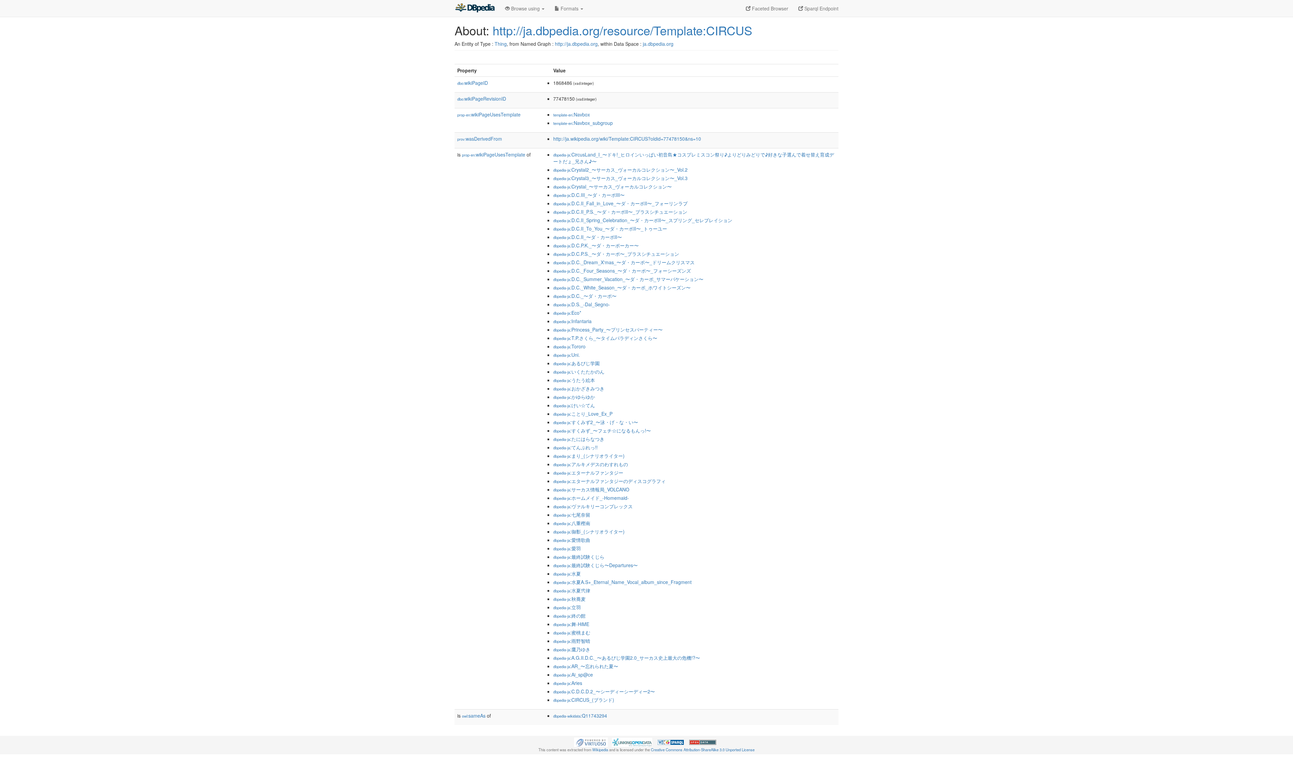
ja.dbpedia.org (658, 43)
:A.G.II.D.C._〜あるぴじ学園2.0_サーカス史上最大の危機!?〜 (626, 657)
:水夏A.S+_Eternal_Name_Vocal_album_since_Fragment (622, 582)
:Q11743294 (580, 715)
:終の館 (569, 615)
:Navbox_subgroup (583, 122)
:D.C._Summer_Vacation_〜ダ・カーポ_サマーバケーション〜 (628, 279)
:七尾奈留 (571, 514)
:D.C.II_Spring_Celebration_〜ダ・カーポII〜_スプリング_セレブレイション (642, 220)
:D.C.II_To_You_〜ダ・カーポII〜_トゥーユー (610, 228)
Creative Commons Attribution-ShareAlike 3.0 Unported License (703, 749)
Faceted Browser (769, 8)
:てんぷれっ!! (575, 447)
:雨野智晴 (571, 641)
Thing (501, 43)
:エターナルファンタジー (588, 472)
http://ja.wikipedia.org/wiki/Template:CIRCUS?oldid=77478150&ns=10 (627, 138)
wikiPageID (472, 82)
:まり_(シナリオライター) (589, 455)
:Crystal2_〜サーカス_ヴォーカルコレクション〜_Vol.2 (620, 169)
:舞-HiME (571, 624)
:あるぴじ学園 (576, 363)
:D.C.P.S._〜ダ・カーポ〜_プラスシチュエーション (616, 253)
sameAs (474, 715)
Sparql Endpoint (820, 8)
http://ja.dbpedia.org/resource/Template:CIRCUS (622, 30)
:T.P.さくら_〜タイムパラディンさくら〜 (605, 338)
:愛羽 (567, 548)
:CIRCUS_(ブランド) (583, 699)
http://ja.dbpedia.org (576, 43)
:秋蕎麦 (569, 598)
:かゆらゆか (574, 396)
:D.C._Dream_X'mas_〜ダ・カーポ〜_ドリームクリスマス (624, 262)
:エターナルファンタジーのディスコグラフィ (609, 481)
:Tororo (569, 346)
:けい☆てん (574, 405)
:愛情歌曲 (571, 540)
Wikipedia (600, 749)
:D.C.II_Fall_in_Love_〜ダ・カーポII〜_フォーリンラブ (620, 203)
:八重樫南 (571, 523)
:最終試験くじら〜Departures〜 (595, 565)
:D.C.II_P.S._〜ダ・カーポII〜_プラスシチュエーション (620, 211)
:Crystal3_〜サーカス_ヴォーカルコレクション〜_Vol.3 (620, 178)
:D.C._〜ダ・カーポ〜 (585, 295)
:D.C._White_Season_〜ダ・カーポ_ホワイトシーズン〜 (622, 287)
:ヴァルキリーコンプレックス (593, 506)
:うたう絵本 (574, 380)
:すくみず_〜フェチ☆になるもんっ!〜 (602, 430)
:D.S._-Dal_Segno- (581, 304)
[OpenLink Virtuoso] (591, 741)
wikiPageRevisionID (481, 98)
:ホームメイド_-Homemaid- (591, 497)
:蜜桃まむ (571, 632)
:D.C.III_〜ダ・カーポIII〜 (589, 195)
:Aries (567, 683)
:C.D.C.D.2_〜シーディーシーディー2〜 (604, 691)
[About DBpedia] (475, 8)
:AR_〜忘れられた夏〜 (585, 666)
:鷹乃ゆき (571, 649)
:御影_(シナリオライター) (589, 531)
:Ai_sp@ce (573, 674)
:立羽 (567, 607)
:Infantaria (572, 321)
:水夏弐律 (571, 590)
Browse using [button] (525, 8)
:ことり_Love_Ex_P (582, 413)
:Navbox (571, 114)
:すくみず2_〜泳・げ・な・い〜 (595, 422)
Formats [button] (569, 8)
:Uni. (566, 354)
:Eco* (567, 312)
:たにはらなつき (578, 439)
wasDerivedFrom (479, 138)
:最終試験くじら (578, 556)
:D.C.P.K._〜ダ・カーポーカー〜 (596, 245)
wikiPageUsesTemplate (489, 114)
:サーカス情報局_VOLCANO (591, 489)
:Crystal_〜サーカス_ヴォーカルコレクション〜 (612, 186)
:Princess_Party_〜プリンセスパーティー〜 (608, 329)
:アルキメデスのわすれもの (590, 464)
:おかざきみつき (578, 388)
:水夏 (567, 573)
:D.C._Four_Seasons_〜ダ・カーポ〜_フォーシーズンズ (622, 270)
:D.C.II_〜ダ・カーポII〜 (587, 237)
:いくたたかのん (578, 371)
